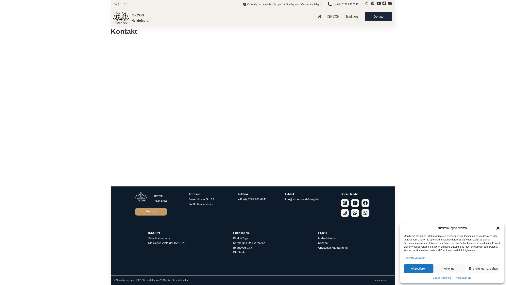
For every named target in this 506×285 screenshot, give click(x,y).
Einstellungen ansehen (483, 268)
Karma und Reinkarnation (249, 242)
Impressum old (463, 277)
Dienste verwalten (415, 257)
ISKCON (333, 16)
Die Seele (239, 252)
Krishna (323, 242)
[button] (498, 228)
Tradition (352, 16)
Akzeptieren (418, 268)
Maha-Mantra (326, 238)
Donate (378, 16)
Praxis (322, 233)
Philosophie (241, 233)
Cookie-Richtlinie (442, 277)
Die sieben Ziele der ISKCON (166, 242)
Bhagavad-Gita (242, 247)
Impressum (380, 280)
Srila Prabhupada (159, 238)
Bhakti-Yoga (240, 238)
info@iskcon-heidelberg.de (302, 199)
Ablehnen (450, 268)
